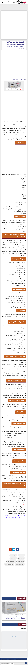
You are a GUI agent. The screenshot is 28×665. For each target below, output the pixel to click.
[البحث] (8, 2)
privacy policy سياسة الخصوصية (21, 659)
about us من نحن (11, 659)
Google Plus (10, 549)
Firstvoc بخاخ (21, 558)
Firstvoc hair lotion (20, 564)
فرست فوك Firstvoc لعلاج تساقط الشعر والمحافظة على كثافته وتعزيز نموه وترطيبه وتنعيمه (16, 619)
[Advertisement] (14, 25)
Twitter (13, 549)
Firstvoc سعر (13, 558)
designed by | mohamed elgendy (7, 664)
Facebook (17, 549)
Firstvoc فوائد (21, 561)
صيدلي (13, 137)
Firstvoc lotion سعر (9, 564)
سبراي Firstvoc (13, 555)
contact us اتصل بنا (4, 659)
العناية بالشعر (21, 555)
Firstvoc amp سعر (11, 561)
